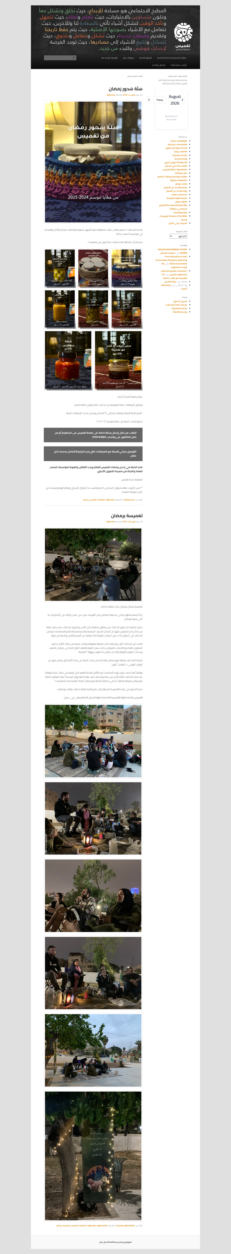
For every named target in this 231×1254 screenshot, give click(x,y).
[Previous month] (182, 99)
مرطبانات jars (128, 58)
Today (159, 99)
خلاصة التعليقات (179, 308)
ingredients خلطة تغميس (175, 169)
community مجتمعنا (177, 144)
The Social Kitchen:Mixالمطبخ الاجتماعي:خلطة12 (173, 207)
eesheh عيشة (180, 151)
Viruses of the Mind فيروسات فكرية (173, 218)
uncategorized (180, 212)
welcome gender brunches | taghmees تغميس (174, 272)
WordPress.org (180, 312)
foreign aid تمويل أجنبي (175, 162)
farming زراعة (181, 159)
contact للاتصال (167, 253)
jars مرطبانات (129, 500)
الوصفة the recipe (109, 58)
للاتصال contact (158, 65)
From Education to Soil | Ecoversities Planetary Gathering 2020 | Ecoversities (171, 260)
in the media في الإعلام (176, 166)
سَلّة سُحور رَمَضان (126, 89)
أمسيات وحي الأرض (177, 223)
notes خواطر (181, 184)
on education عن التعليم (175, 187)
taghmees (111, 95)
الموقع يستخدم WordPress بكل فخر (115, 1242)
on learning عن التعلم (176, 191)
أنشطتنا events (145, 58)
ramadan (101, 500)
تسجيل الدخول (180, 301)
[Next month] (149, 99)
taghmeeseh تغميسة (125, 1225)
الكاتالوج (126, 436)
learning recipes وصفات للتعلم (172, 176)
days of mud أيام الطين (176, 148)
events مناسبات (179, 155)
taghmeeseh (102, 1225)
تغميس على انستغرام (74, 432)
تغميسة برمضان (127, 515)
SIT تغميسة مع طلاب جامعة (174, 276)
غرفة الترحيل (170, 281)
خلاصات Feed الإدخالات (176, 305)
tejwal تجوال (181, 202)
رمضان (86, 500)
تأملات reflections (178, 65)
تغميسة (66, 1225)
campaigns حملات (178, 141)
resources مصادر (179, 194)
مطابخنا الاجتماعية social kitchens (171, 58)
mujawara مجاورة (178, 180)
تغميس (93, 500)
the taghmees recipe (174, 265)
